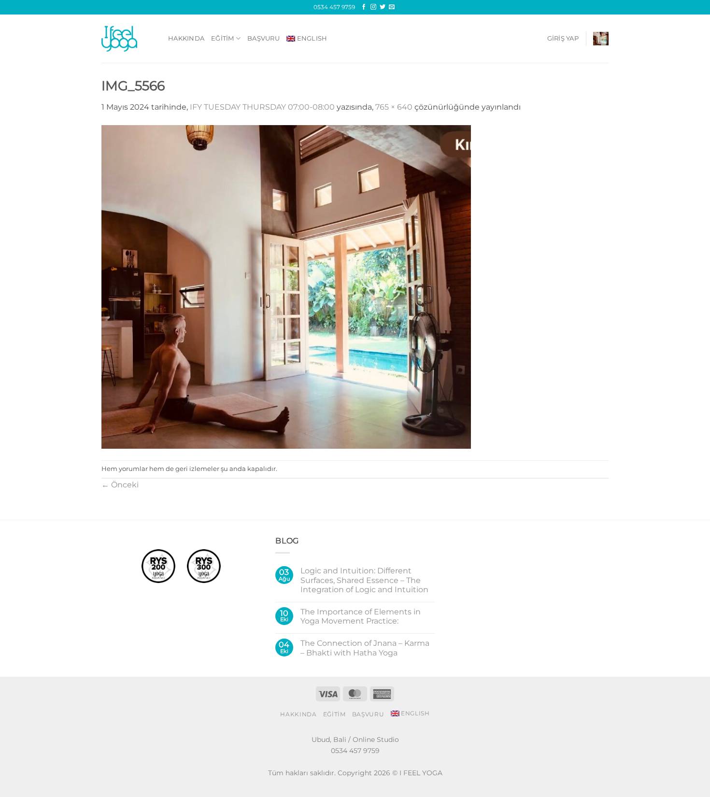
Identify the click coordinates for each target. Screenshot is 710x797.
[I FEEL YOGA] (127, 38)
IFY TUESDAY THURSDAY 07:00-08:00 (262, 107)
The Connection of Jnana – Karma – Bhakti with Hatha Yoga (364, 648)
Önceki (120, 484)
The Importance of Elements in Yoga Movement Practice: (360, 616)
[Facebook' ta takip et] (364, 7)
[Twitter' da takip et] (382, 7)
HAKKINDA (186, 38)
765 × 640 (393, 107)
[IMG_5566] (286, 286)
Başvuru (263, 38)
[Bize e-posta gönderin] (392, 7)
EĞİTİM (222, 38)
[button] (563, 38)
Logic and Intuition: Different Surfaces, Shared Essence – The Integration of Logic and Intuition (364, 580)
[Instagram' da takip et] (373, 7)
